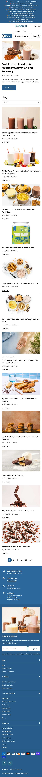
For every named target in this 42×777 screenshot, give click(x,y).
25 (26, 560)
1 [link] (9, 560)
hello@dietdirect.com (13, 588)
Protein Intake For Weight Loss (13, 475)
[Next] (38, 36)
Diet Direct (10, 773)
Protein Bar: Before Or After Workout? (16, 547)
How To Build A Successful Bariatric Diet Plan (18, 248)
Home (18, 31)
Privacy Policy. (35, 654)
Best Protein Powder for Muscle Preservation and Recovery (17, 68)
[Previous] (3, 36)
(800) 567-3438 (12, 581)
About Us (5, 769)
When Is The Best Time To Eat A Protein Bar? (18, 511)
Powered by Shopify (21, 773)
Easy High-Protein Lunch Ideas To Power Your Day (20, 283)
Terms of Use (25, 654)
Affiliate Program (16, 769)
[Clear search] (38, 102)
